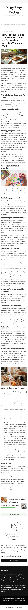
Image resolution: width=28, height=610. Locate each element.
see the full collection (11, 283)
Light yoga (22, 409)
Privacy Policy (19, 607)
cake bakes (8, 104)
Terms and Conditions (10, 607)
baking (16, 83)
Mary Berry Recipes (14, 9)
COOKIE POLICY (21, 602)
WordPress (14, 602)
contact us (19, 587)
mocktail (3, 355)
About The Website (14, 560)
